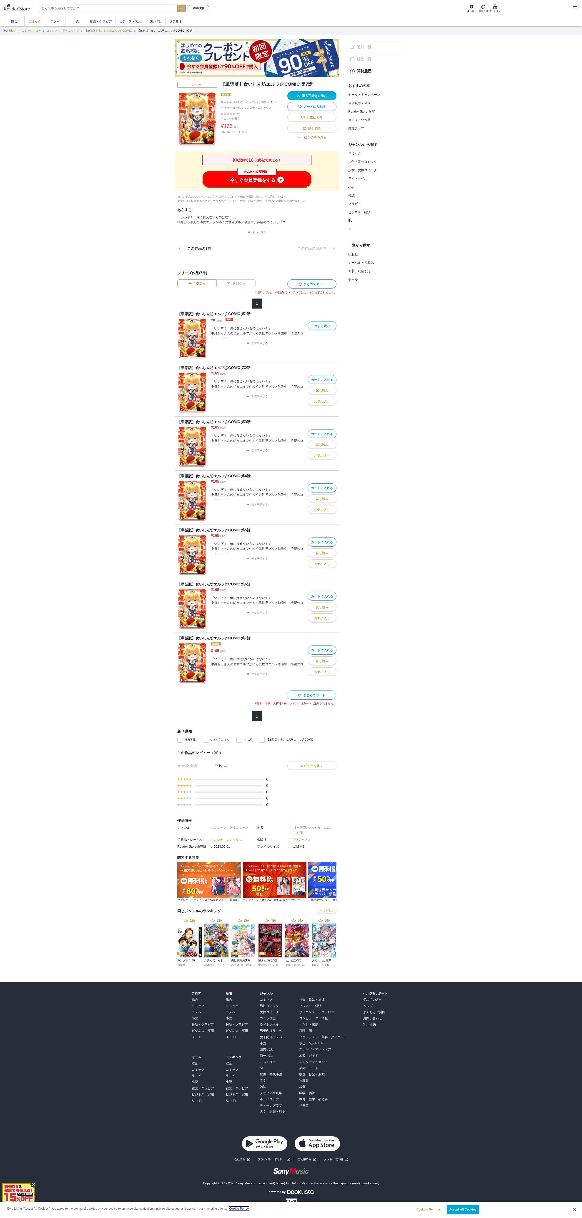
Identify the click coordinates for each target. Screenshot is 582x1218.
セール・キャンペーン (364, 94)
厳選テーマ (356, 128)
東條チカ (290, 965)
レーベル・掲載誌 (361, 262)
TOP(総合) (10, 30)
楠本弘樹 (209, 965)
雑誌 (351, 195)
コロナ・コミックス (259, 107)
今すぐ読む (322, 326)
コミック (51, 30)
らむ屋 (248, 739)
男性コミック (71, 30)
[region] (291, 1210)
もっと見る (259, 232)
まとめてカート (315, 284)
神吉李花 (190, 739)
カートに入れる (315, 106)
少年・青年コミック (362, 161)
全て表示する (259, 343)
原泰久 (181, 965)
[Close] (575, 1210)
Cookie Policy (239, 1208)
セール (353, 279)
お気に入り (315, 117)
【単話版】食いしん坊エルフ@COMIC (108, 30)
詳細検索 (198, 8)
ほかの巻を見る (315, 137)
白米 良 (325, 965)
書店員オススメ (359, 103)
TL (350, 229)
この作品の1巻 (199, 248)
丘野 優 (280, 965)
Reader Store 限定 (361, 111)
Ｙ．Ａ (221, 965)
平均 (218, 766)
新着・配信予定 (359, 271)
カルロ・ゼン (306, 965)
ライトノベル (357, 178)
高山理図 (246, 965)
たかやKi (336, 965)
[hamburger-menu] (575, 8)
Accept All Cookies (462, 1209)
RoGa (315, 965)
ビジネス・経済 (359, 212)
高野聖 (235, 965)
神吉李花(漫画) (230, 102)
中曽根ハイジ (266, 965)
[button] (335, 1159)
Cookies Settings (428, 1209)
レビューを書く (230, 118)
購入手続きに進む (314, 96)
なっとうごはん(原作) (253, 102)
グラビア (354, 204)
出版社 (353, 254)
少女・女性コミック (362, 170)
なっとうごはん (219, 739)
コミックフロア (31, 30)
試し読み (314, 128)
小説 (351, 187)
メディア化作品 (359, 120)
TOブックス (302, 839)
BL (350, 220)
